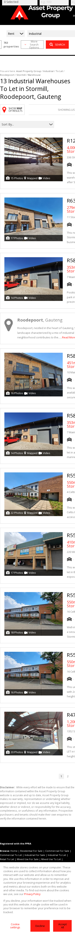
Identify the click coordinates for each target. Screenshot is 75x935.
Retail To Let (7, 859)
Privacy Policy (32, 894)
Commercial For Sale (57, 850)
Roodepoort (7, 74)
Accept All (62, 925)
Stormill (21, 74)
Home (14, 850)
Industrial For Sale (35, 855)
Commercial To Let (11, 855)
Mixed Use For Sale (28, 859)
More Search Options (34, 44)
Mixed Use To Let (51, 859)
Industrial (48, 71)
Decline (40, 926)
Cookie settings (15, 925)
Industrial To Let (57, 855)
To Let (59, 71)
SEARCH (60, 44)
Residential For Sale (31, 850)
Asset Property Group (28, 71)
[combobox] (24, 125)
